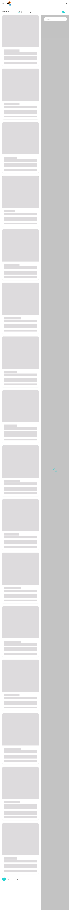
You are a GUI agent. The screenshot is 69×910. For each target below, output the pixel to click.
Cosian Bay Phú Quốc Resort (16, 428)
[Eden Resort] (9, 3)
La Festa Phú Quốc (12, 484)
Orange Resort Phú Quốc (14, 698)
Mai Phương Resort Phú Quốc (16, 537)
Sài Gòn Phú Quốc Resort (15, 752)
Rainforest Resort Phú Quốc (16, 160)
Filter (21, 12)
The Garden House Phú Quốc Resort (19, 53)
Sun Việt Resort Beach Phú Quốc (18, 268)
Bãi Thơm (14, 372)
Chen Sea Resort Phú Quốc (15, 321)
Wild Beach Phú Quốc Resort (16, 214)
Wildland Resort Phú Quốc (15, 375)
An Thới (17, 481)
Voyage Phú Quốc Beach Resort (17, 861)
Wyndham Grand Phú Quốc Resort (18, 591)
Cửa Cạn (14, 157)
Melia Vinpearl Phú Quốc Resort (17, 644)
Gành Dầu (18, 588)
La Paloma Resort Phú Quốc (16, 107)
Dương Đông (15, 50)
